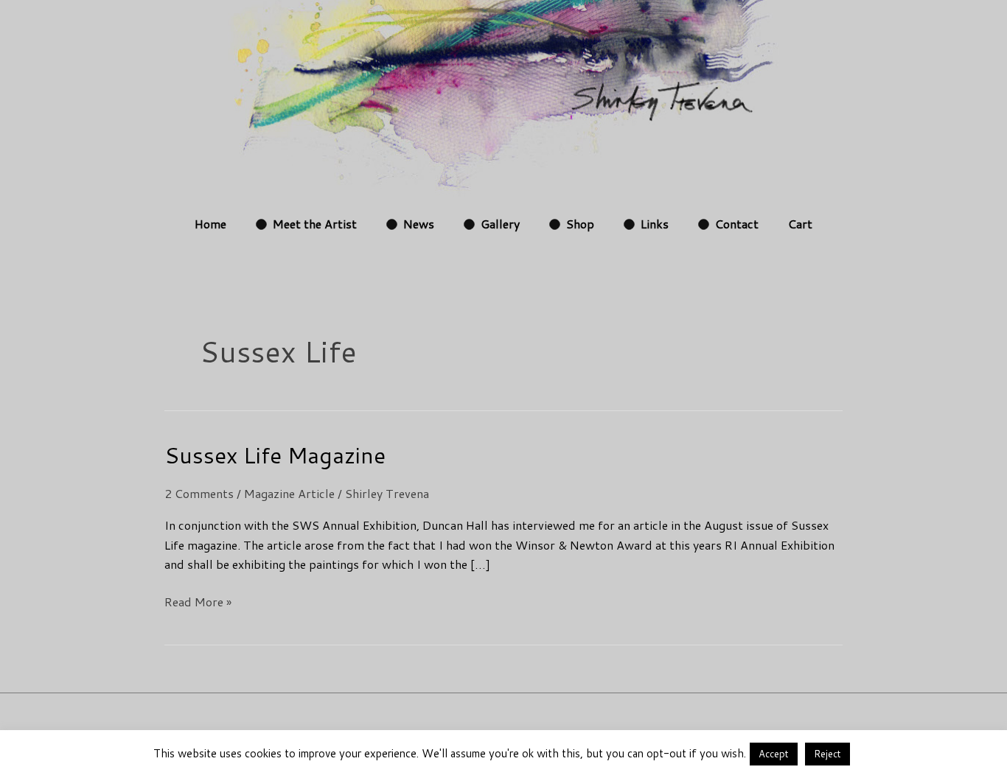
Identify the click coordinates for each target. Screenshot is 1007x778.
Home (210, 223)
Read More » (197, 601)
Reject (827, 753)
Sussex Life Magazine (275, 455)
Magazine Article (289, 493)
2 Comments (199, 493)
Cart (800, 223)
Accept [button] (774, 753)
